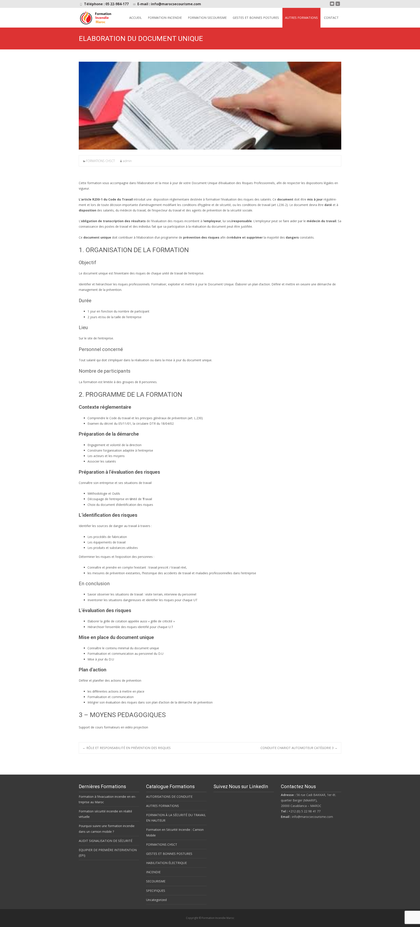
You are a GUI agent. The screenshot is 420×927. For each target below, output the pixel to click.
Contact (331, 18)
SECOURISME (155, 881)
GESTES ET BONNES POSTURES (256, 18)
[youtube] (332, 5)
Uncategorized (156, 900)
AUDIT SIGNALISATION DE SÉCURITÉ (105, 841)
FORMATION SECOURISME (207, 18)
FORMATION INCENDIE (165, 18)
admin (127, 161)
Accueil (135, 18)
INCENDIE (153, 872)
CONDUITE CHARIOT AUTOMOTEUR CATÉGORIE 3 (299, 748)
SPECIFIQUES (155, 891)
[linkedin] (338, 5)
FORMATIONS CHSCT (100, 161)
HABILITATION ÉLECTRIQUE (166, 863)
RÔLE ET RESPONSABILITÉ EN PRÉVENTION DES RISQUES (126, 748)
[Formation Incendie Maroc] (96, 16)
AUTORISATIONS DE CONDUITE (169, 796)
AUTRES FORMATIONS (301, 18)
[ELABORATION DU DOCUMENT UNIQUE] (210, 106)
